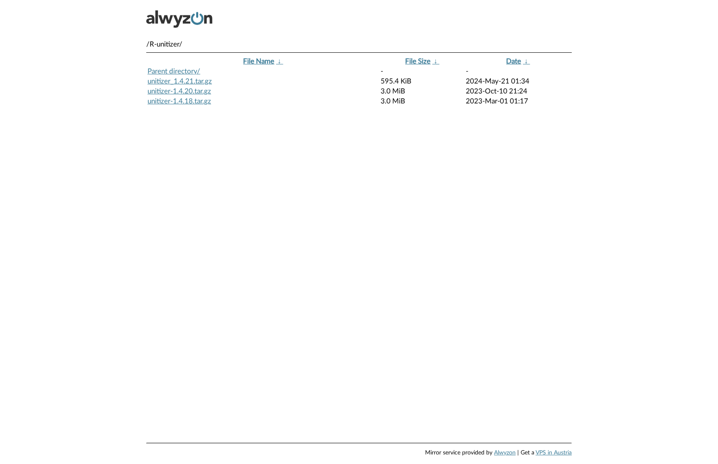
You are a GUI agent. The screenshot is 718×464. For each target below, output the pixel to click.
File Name (258, 61)
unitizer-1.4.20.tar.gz (179, 91)
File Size (417, 61)
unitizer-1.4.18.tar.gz (179, 101)
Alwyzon (505, 453)
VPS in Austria (554, 453)
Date (513, 61)
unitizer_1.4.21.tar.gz (180, 81)
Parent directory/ (174, 71)
